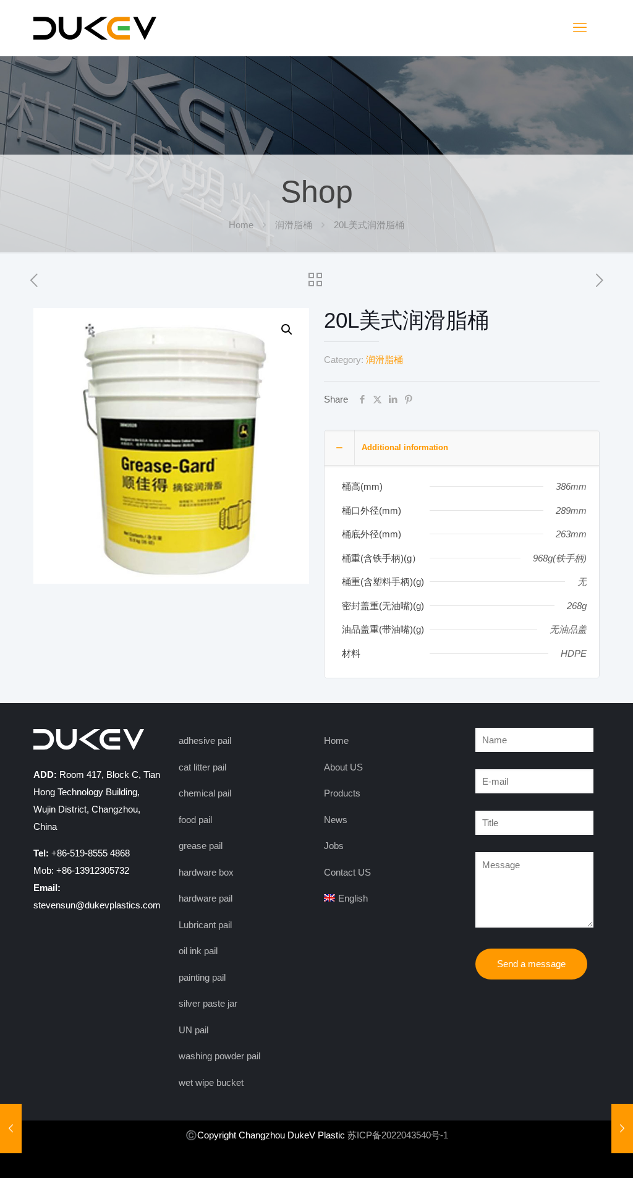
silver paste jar (208, 1003)
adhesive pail (205, 740)
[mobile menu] (579, 27)
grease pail (201, 845)
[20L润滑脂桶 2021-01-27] (11, 1128)
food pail (195, 819)
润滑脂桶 (293, 225)
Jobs (334, 845)
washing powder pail (219, 1056)
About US (343, 767)
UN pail (193, 1030)
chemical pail (205, 793)
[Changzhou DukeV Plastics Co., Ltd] (95, 28)
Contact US (347, 872)
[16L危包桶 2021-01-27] (622, 1128)
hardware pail (205, 898)
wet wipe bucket (211, 1082)
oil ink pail (198, 950)
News (335, 819)
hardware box (206, 872)
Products (342, 793)
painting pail (202, 977)
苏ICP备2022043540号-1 (397, 1135)
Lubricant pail (205, 925)
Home (241, 225)
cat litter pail (202, 767)
